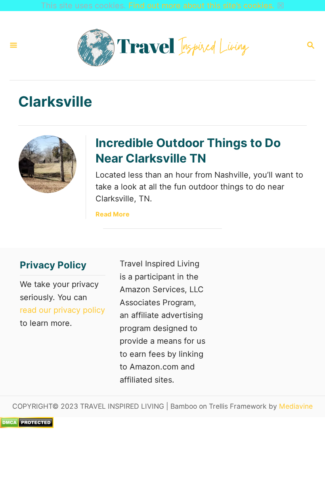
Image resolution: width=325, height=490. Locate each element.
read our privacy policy (62, 310)
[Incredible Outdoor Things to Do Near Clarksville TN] (47, 164)
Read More (113, 214)
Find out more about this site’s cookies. (201, 5)
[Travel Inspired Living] (161, 45)
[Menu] (13, 46)
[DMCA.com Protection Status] (27, 425)
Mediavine (296, 406)
